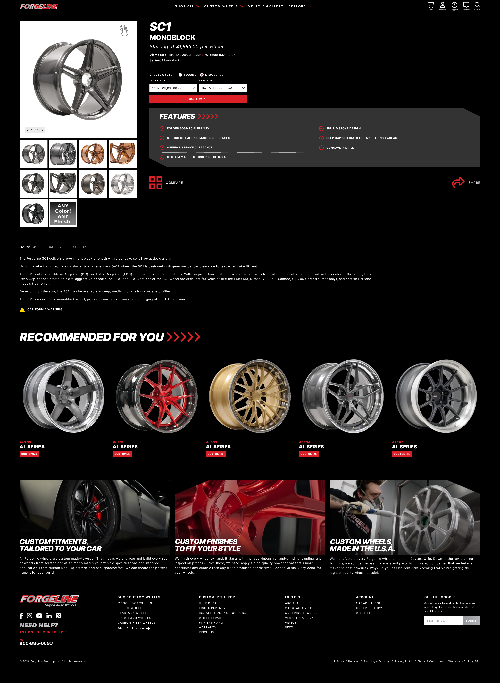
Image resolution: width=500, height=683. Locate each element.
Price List (207, 632)
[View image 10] (63, 213)
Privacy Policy (404, 661)
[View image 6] (63, 184)
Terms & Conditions (431, 661)
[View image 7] (93, 184)
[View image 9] (34, 213)
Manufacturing (298, 608)
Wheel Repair (210, 618)
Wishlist (363, 613)
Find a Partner (212, 608)
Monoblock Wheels (135, 603)
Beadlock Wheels (133, 613)
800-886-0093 (36, 642)
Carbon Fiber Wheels (136, 622)
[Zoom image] (124, 30)
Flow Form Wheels (134, 618)
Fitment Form (211, 622)
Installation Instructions (222, 613)
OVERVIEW (28, 247)
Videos (291, 622)
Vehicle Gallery (299, 618)
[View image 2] (63, 154)
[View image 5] (34, 184)
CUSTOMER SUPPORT (218, 597)
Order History (369, 608)
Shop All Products (131, 628)
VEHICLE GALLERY (266, 6)
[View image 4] (123, 154)
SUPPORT (80, 247)
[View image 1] (34, 154)
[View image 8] (123, 184)
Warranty (208, 627)
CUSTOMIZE (198, 99)
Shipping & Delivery (377, 661)
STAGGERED (214, 74)
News (289, 627)
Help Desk (207, 603)
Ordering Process (301, 613)
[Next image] (42, 130)
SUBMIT (472, 621)
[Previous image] (27, 130)
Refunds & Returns (346, 661)
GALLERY (54, 247)
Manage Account (371, 603)
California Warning (45, 309)
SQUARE (190, 74)
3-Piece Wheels (131, 608)
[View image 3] (93, 154)
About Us (293, 603)
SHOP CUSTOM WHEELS (139, 597)
